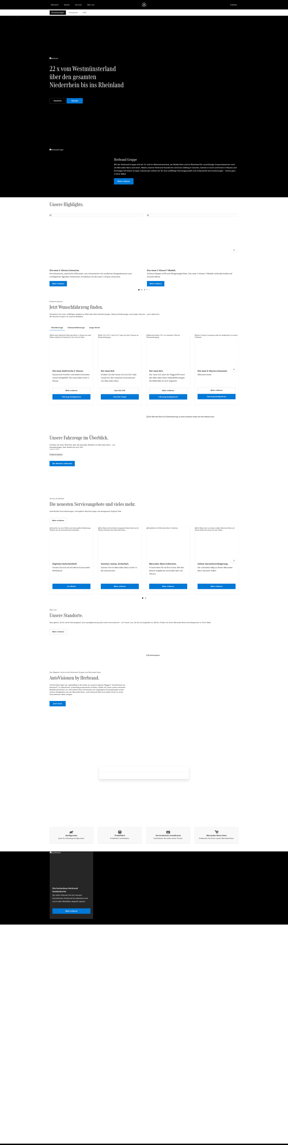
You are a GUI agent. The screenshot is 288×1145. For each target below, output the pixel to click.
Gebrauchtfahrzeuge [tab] (76, 327)
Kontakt (75, 101)
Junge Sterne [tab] (94, 327)
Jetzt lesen (57, 703)
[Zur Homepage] (144, 4)
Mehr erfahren (58, 520)
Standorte (58, 101)
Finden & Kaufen (56, 454)
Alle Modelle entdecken (62, 463)
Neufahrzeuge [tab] (57, 327)
